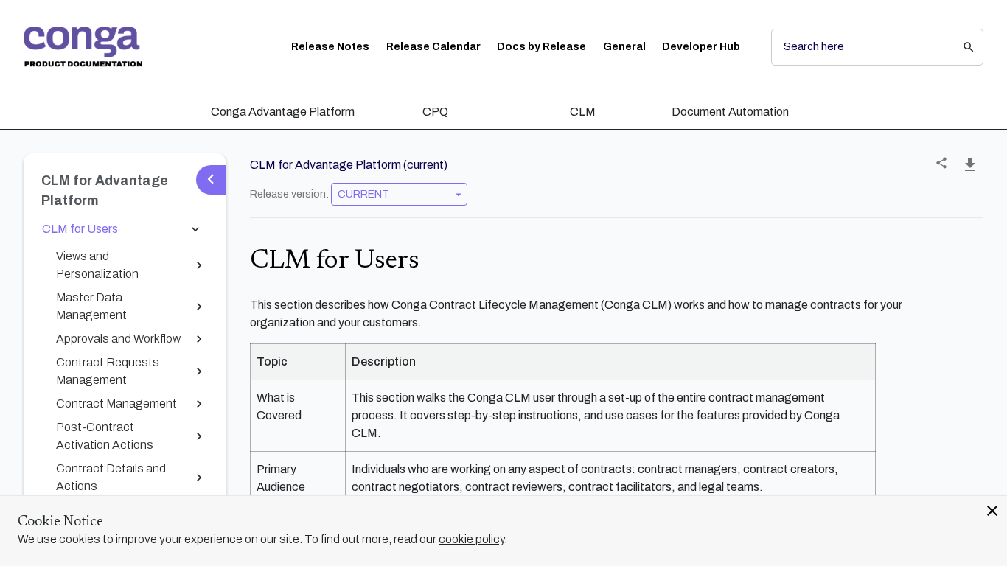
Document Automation (730, 111)
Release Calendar (433, 46)
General (624, 46)
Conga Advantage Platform (283, 111)
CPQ (435, 111)
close (992, 511)
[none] (941, 162)
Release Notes (330, 46)
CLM (583, 111)
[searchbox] (958, 47)
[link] (83, 47)
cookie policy (471, 539)
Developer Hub (701, 46)
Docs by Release (541, 46)
